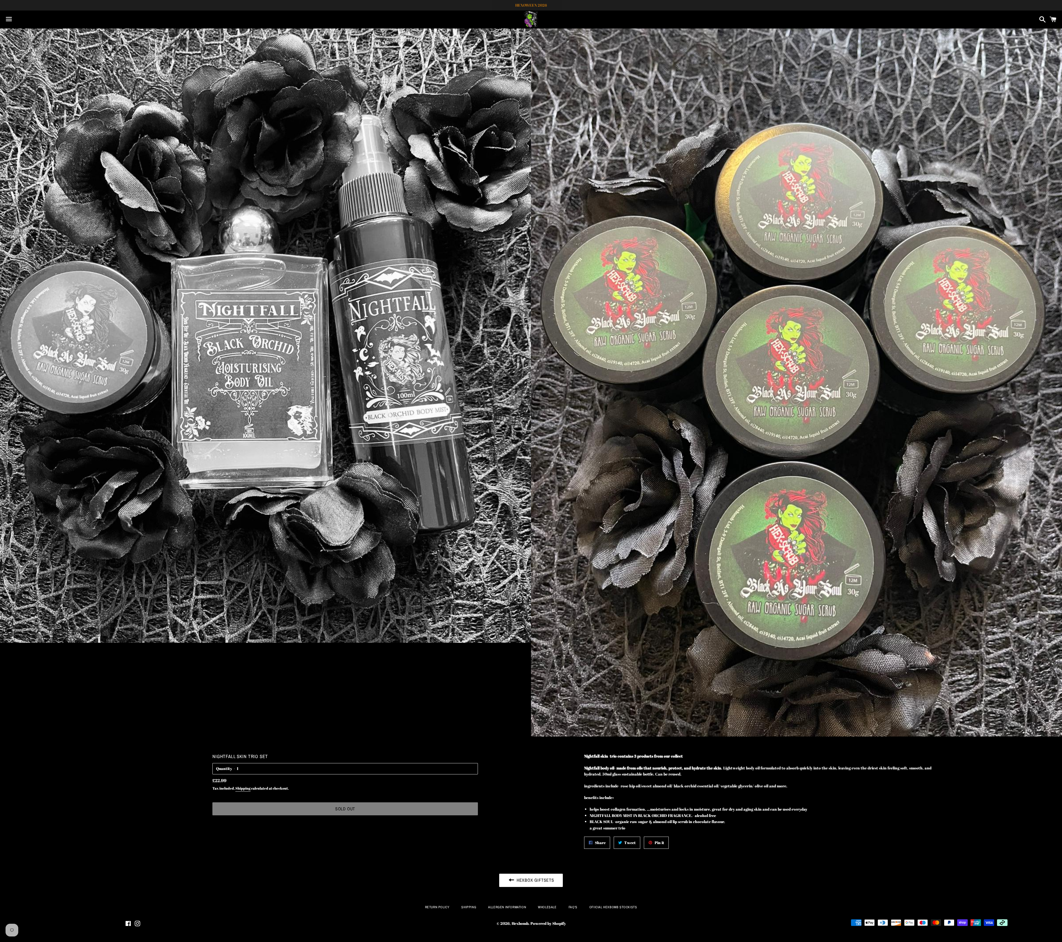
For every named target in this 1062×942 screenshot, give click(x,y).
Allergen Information (507, 907)
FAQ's (573, 907)
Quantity (224, 768)
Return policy (437, 907)
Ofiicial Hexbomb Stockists (613, 907)
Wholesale (547, 907)
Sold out (345, 809)
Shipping (243, 788)
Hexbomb (520, 923)
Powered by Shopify (548, 923)
